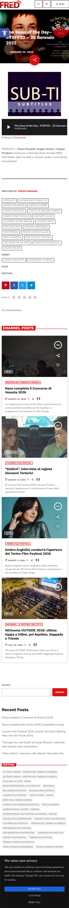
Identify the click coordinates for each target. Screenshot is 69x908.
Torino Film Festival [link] (18, 544)
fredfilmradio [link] (28, 191)
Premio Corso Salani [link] (36, 232)
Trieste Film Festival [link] (47, 242)
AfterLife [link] (9, 200)
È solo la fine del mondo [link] (44, 211)
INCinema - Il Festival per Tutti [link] (24, 624)
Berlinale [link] (48, 786)
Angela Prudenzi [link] (14, 205)
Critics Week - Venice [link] (42, 795)
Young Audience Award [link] (49, 847)
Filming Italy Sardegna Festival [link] (21, 804)
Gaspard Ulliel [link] (43, 216)
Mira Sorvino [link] (11, 226)
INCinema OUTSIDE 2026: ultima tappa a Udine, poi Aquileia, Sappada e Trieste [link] (34, 634)
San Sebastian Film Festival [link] (19, 832)
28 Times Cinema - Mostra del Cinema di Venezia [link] (30, 776)
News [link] (9, 372)
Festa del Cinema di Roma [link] (17, 800)
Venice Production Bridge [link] (18, 847)
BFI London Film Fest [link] (14, 790)
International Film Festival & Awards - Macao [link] (30, 814)
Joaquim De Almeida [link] (40, 260)
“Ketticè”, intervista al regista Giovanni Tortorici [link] (28, 471)
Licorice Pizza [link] (45, 221)
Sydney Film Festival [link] (14, 837)
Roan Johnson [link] (12, 237)
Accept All (34, 889)
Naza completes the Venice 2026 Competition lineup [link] (33, 725)
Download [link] (19, 137)
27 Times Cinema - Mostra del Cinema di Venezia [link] (30, 772)
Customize (34, 895)
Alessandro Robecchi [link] (33, 200)
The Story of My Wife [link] (16, 242)
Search (6, 685)
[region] (34, 882)
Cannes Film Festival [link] (15, 795)
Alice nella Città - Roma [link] (17, 781)
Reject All (34, 902)
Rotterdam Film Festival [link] (17, 828)
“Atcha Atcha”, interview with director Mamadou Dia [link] (33, 753)
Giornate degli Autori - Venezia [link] (21, 809)
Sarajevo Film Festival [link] (51, 832)
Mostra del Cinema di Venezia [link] (23, 382)
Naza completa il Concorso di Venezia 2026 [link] (28, 390)
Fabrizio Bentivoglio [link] (16, 216)
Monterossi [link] (10, 232)
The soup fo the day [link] (38, 237)
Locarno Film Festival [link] (19, 463)
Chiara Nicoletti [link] (13, 211)
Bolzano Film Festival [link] (41, 790)
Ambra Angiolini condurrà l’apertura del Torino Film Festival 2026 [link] (33, 552)
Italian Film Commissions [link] (17, 819)
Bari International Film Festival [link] (21, 786)
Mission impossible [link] (36, 226)
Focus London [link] (50, 804)
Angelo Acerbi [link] (38, 205)
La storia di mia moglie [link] (17, 221)
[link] (4, 32)
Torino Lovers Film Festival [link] (19, 842)
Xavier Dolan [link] (11, 248)
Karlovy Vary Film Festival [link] (49, 819)
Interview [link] (11, 452)
